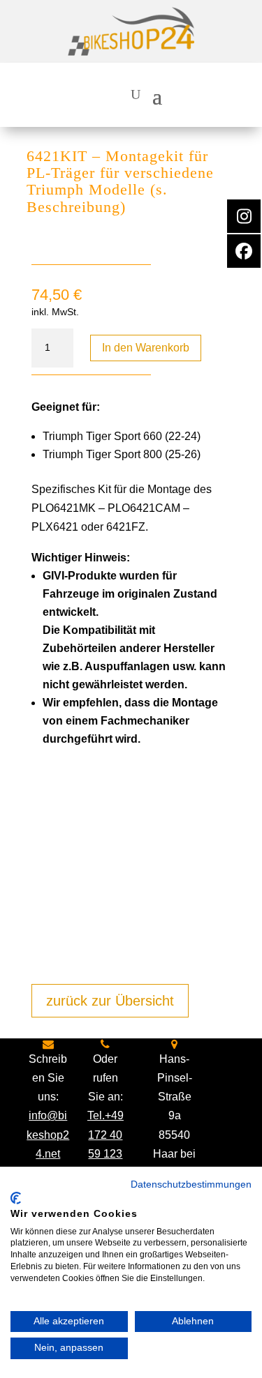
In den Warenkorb (145, 348)
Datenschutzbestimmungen (191, 1184)
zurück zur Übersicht (110, 1000)
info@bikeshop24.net (48, 1134)
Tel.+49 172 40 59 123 (105, 1134)
